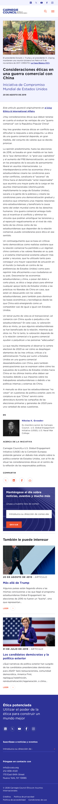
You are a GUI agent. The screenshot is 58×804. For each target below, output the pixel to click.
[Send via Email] (30, 480)
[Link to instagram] (52, 2)
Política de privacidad (24, 797)
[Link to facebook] (47, 2)
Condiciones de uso (37, 800)
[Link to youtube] (41, 2)
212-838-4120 (10, 771)
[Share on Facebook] (22, 480)
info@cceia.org (11, 767)
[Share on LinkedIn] (13, 480)
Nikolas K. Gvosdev (32, 420)
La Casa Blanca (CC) (40, 63)
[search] (45, 11)
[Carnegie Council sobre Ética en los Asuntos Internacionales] (15, 11)
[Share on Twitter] (5, 480)
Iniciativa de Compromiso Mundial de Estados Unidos (25, 87)
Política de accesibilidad (14, 800)
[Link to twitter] (36, 2)
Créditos (7, 797)
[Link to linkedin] (30, 2)
